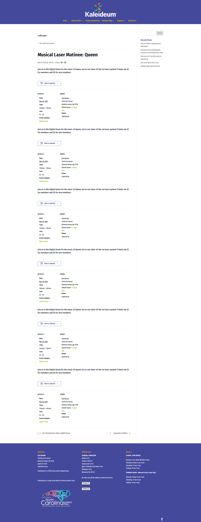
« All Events (42, 36)
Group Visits (76, 21)
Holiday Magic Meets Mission (150, 66)
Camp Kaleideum (93, 21)
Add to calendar (49, 83)
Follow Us (86, 483)
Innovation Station (120, 433)
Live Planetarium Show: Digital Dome (56, 433)
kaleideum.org (42, 467)
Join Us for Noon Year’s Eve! (149, 63)
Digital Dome (43, 121)
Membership (107, 21)
